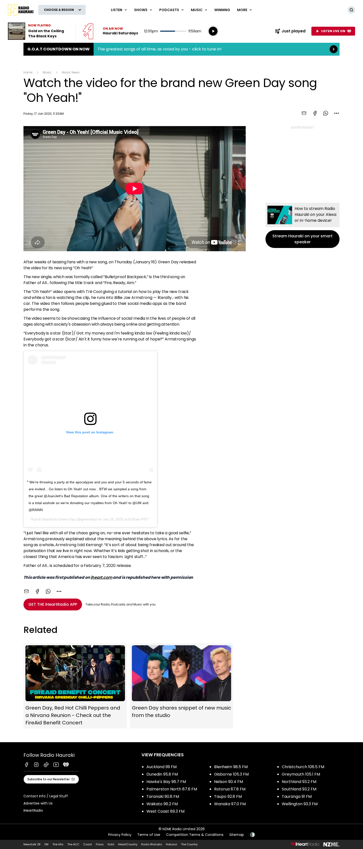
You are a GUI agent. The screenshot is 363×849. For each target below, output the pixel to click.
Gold (110, 844)
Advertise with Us (38, 803)
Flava (99, 844)
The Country (189, 844)
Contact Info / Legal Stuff (45, 796)
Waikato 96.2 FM (162, 804)
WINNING (222, 9)
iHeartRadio (33, 810)
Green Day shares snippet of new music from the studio (181, 685)
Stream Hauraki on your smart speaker (302, 225)
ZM (46, 844)
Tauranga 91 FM (297, 796)
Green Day (66, 519)
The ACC (73, 844)
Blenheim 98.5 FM (231, 767)
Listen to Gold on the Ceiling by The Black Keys (39, 31)
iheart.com (101, 577)
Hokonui (171, 844)
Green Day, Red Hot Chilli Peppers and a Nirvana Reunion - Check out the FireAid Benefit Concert (75, 685)
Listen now (110, 31)
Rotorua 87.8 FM (229, 789)
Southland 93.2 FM (299, 789)
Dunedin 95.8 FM (162, 774)
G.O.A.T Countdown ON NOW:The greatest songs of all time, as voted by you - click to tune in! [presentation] (181, 49)
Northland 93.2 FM (299, 781)
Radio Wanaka (151, 844)
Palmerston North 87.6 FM (171, 789)
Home (27, 72)
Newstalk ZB (31, 844)
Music (47, 72)
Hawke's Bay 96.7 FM (166, 781)
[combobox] (337, 113)
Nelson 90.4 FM (228, 781)
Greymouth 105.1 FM (301, 774)
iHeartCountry (127, 844)
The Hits (57, 844)
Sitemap (236, 834)
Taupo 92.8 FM (228, 796)
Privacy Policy (119, 834)
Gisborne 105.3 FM (231, 774)
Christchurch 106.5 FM (303, 767)
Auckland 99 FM (161, 767)
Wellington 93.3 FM (300, 804)
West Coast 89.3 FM (165, 811)
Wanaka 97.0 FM (230, 804)
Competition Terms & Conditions (194, 834)
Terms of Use (148, 834)
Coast (87, 844)
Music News (71, 72)
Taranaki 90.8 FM (162, 796)
